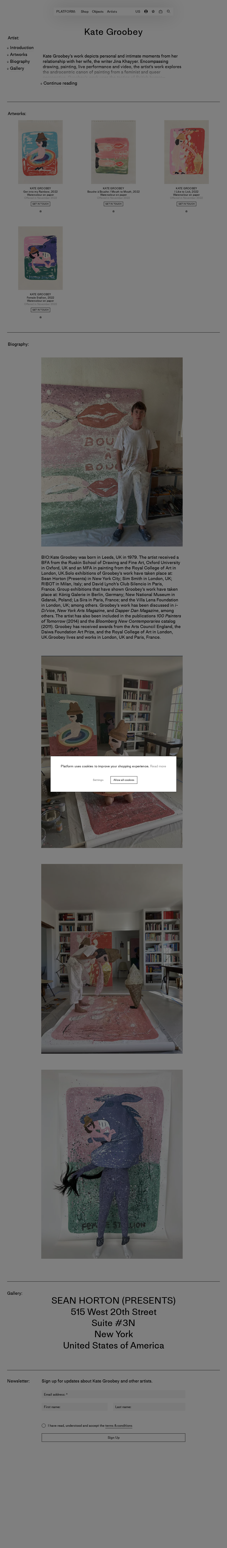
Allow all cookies (124, 780)
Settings (98, 780)
